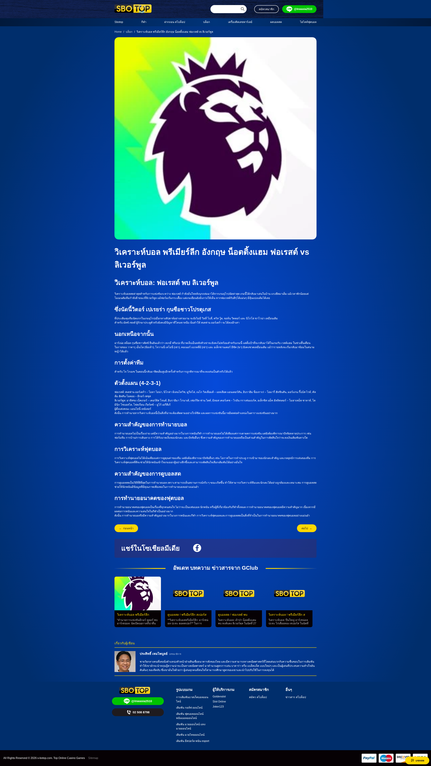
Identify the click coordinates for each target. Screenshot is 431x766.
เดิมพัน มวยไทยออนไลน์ (190, 734)
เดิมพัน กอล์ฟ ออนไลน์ (189, 707)
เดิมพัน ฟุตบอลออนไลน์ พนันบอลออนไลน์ (190, 715)
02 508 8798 (141, 712)
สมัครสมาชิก (266, 9)
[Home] (133, 9)
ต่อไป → (307, 528)
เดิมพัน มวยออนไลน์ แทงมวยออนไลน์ (190, 726)
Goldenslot (219, 696)
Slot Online (219, 701)
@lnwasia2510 (303, 9)
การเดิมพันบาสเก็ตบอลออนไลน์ (192, 699)
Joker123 (218, 706)
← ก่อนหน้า (126, 528)
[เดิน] (242, 9)
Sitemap (93, 758)
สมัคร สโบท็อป (258, 697)
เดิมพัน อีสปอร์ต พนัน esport (192, 741)
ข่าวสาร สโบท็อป (296, 697)
